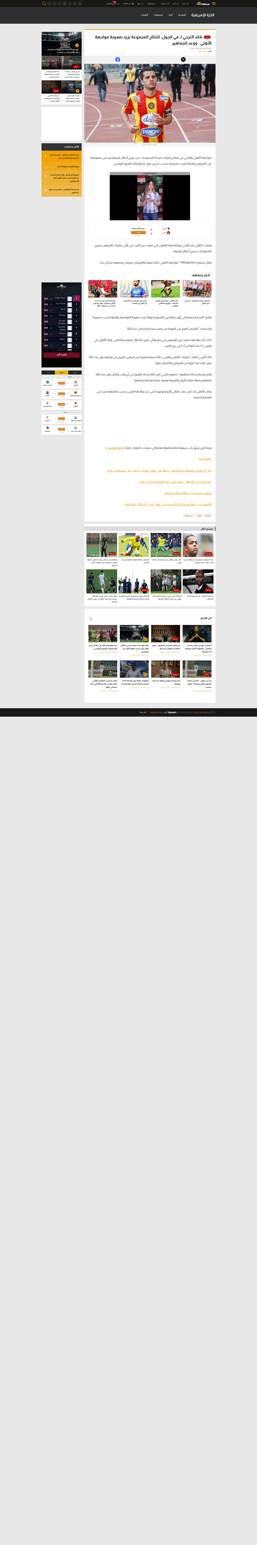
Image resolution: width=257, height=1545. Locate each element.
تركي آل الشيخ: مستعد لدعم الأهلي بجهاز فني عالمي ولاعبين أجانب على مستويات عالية (159, 470)
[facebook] (49, 3)
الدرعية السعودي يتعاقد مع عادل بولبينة (165, 682)
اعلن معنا (143, 712)
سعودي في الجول (165, 652)
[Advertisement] (189, 424)
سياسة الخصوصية (156, 712)
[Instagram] (64, 3)
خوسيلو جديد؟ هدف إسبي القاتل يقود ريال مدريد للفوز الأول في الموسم (134, 648)
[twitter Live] (59, 3)
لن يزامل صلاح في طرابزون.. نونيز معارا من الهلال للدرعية (166, 647)
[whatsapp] (80, 3)
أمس (75, 372)
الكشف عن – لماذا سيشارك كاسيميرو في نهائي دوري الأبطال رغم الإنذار (167, 504)
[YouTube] (69, 3)
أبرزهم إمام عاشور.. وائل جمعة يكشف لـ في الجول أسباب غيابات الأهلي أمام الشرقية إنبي (62, 178)
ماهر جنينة (202, 51)
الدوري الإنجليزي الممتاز (74, 412)
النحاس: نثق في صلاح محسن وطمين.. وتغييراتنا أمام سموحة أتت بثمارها (198, 648)
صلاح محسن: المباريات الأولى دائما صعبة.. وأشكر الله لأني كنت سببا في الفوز (103, 684)
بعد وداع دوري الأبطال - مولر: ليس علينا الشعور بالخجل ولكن (175, 481)
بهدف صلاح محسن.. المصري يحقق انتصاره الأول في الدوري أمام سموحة (73, 99)
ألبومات (144, 15)
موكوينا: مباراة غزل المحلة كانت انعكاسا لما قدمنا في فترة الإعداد (135, 682)
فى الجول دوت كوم (203, 712)
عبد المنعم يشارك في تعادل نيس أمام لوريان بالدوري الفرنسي (103, 647)
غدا (48, 372)
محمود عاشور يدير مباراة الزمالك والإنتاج (187, 493)
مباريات (163, 4)
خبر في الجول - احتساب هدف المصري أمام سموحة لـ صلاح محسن (199, 684)
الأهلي (207, 516)
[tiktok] (75, 3)
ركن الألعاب (127, 4)
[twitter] (54, 3)
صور (139, 4)
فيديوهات (150, 4)
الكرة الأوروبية (103, 652)
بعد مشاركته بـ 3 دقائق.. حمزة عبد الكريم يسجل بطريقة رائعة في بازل (62, 156)
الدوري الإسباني (135, 655)
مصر (184, 4)
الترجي (199, 516)
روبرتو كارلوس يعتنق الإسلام (62, 167)
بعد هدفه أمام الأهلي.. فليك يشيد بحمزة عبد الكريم (62, 190)
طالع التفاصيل (115, 448)
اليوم (61, 372)
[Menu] (213, 3)
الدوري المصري (111, 4)
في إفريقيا (188, 516)
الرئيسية (182, 15)
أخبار (174, 4)
